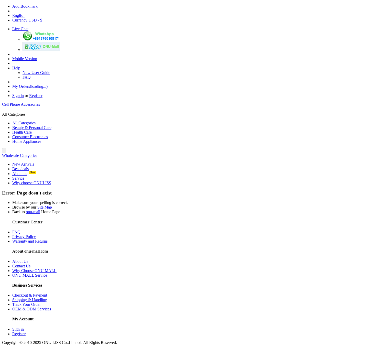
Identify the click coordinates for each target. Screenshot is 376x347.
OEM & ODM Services (31, 309)
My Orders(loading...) (30, 86)
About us (19, 173)
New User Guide (36, 72)
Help (16, 68)
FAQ (27, 77)
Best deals (20, 169)
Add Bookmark (25, 6)
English (18, 15)
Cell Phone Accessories (21, 104)
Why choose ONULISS (31, 183)
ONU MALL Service (29, 275)
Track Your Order (26, 304)
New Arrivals (23, 164)
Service (18, 178)
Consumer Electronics (30, 137)
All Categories (24, 123)
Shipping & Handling (29, 300)
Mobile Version (24, 59)
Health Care (22, 132)
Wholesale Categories (19, 155)
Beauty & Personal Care (31, 127)
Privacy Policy (24, 236)
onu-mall (33, 212)
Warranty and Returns (30, 241)
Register (35, 95)
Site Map (44, 207)
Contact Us (21, 266)
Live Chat (20, 29)
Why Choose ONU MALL (34, 270)
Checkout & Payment (29, 295)
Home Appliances (26, 141)
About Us (20, 261)
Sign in (18, 95)
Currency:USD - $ (27, 20)
